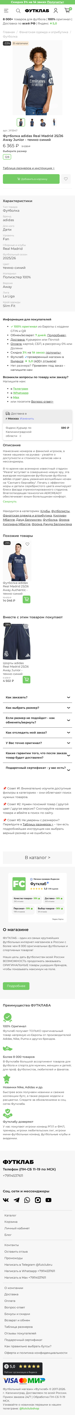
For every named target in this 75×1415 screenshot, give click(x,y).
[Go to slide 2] (36, 113)
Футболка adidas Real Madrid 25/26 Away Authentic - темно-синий (16, 588)
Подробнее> (56, 335)
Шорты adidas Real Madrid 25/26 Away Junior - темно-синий (16, 668)
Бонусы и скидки (17, 1314)
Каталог (10, 1215)
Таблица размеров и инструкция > (29, 168)
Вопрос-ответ (14, 1307)
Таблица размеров (18, 1327)
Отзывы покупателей (20, 1333)
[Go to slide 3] (38, 113)
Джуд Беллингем (29, 520)
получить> (53, 352)
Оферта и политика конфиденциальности (35, 1353)
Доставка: (18, 339)
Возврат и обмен (17, 1320)
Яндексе (17, 361)
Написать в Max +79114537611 (25, 1277)
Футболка (10, 36)
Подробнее (16, 986)
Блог (8, 1235)
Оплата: (16, 344)
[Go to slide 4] (41, 113)
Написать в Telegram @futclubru (28, 1264)
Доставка (11, 1294)
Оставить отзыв (16, 1251)
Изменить (27, 418)
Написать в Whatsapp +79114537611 (29, 1271)
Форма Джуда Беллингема (52, 524)
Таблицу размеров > (38, 824)
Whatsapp (20, 393)
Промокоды (13, 1258)
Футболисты (60, 511)
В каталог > (37, 857)
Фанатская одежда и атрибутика (43, 32)
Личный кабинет (17, 1228)
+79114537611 (13, 1176)
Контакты (11, 1245)
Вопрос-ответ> (42, 401)
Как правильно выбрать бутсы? (28, 1346)
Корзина (11, 1222)
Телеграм (20, 388)
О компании (13, 1288)
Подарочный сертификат (23, 1340)
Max (16, 397)
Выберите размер (15, 151)
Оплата (9, 1301)
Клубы (45, 511)
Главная (9, 32)
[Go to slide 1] (33, 113)
